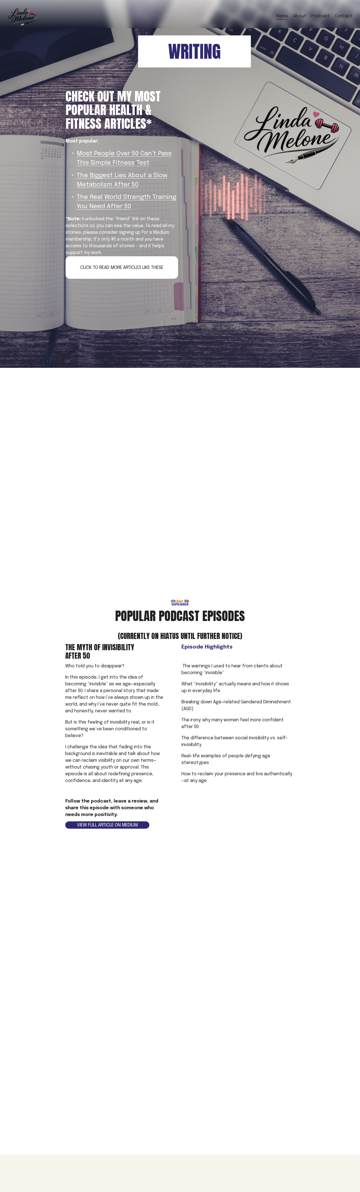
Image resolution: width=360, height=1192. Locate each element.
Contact (343, 16)
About (299, 16)
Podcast (320, 16)
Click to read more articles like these (121, 267)
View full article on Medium (107, 825)
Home (282, 16)
